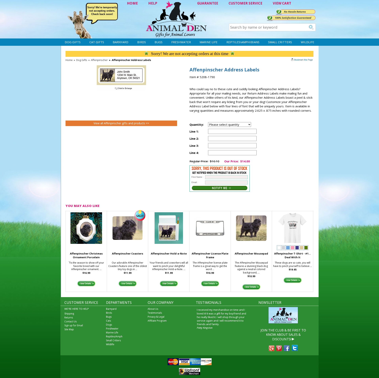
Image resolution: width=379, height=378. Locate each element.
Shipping (69, 313)
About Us (153, 309)
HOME (132, 3)
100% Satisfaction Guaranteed (293, 18)
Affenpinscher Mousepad (251, 253)
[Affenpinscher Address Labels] (121, 90)
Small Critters (280, 42)
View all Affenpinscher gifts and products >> (121, 123)
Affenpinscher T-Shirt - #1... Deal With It (292, 255)
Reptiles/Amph (114, 336)
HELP (152, 3)
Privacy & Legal (156, 316)
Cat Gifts (96, 42)
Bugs (158, 42)
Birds (141, 42)
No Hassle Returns (295, 11)
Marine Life (209, 42)
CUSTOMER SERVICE (245, 3)
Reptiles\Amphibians (242, 42)
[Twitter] (294, 350)
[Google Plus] (271, 350)
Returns (68, 317)
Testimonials (155, 312)
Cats (108, 320)
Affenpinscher (99, 60)
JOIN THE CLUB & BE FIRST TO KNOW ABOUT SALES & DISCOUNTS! (283, 334)
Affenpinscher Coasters (127, 253)
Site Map (69, 329)
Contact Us (70, 321)
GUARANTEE (207, 3)
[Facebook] (286, 350)
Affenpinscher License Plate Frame (210, 255)
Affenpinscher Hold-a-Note (169, 253)
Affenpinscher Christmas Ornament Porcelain (86, 255)
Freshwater (181, 42)
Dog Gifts (73, 42)
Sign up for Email (73, 325)
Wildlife (307, 42)
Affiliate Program (157, 320)
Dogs (109, 324)
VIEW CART (282, 3)
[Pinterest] (279, 350)
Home (69, 60)
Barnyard (120, 42)
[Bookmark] (302, 60)
